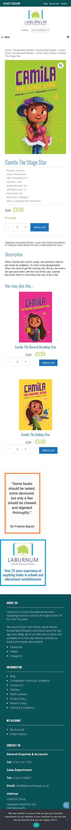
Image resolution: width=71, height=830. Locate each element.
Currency (25, 30)
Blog (45, 3)
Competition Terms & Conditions (30, 680)
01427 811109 (11, 3)
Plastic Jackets (18, 694)
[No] (67, 819)
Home (8, 50)
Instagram (16, 656)
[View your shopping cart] (68, 37)
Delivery (15, 689)
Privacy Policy (18, 699)
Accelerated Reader (23, 50)
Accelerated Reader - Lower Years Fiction (34, 53)
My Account (17, 729)
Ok (36, 825)
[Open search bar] (66, 805)
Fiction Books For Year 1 (29, 245)
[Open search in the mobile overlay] (64, 805)
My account (54, 3)
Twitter (14, 651)
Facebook (16, 647)
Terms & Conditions (22, 707)
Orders (64, 3)
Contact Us (16, 685)
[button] (61, 65)
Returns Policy (18, 703)
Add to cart (39, 227)
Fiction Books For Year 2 (51, 245)
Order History (18, 734)
